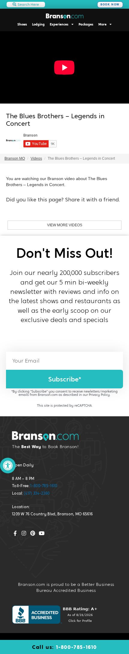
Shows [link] (22, 24)
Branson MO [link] (14, 158)
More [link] (102, 24)
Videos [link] (36, 158)
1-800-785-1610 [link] (43, 485)
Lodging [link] (38, 24)
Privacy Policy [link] (99, 395)
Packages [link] (86, 24)
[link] (8, 465)
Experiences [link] (59, 24)
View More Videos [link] (64, 225)
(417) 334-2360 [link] (37, 493)
